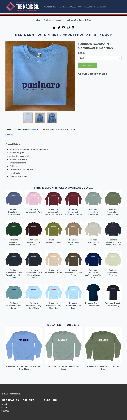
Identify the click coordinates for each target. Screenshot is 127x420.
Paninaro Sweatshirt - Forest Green (14, 242)
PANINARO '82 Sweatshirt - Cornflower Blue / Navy (24, 367)
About (4, 404)
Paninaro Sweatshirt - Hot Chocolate (33, 242)
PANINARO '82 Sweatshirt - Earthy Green (103, 367)
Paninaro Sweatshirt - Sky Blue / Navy (33, 305)
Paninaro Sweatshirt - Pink (34, 210)
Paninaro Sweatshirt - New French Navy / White (34, 274)
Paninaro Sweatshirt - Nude (53, 271)
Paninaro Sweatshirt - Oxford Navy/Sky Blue (93, 274)
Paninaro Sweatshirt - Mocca (73, 242)
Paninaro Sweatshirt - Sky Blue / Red (53, 305)
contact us (31, 129)
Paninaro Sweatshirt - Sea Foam (13, 305)
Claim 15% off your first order (49, 20)
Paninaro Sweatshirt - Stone (93, 242)
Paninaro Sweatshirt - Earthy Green (113, 211)
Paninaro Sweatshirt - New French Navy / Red (113, 242)
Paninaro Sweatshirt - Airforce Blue (14, 211)
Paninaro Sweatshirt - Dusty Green (93, 211)
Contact (4, 407)
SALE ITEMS (89, 6)
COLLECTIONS (75, 6)
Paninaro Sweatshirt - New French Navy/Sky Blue (14, 274)
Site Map (5, 411)
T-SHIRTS (62, 6)
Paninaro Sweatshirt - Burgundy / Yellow (73, 211)
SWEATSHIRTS (49, 6)
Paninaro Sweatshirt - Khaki (53, 240)
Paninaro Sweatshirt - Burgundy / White (53, 211)
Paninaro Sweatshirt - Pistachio (113, 272)
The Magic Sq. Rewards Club (78, 20)
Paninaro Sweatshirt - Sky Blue (73, 305)
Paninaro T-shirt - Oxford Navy (113, 304)
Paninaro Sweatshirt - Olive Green (73, 272)
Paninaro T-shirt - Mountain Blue (93, 304)
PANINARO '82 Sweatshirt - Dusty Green (63, 367)
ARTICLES (101, 6)
